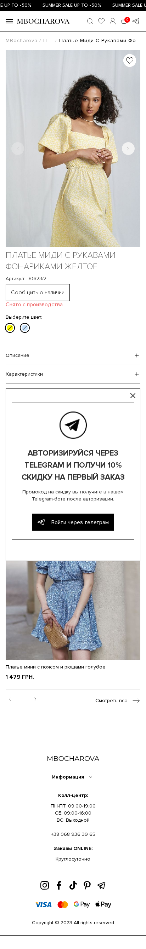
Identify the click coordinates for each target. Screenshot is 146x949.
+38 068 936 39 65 (73, 834)
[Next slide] (128, 148)
